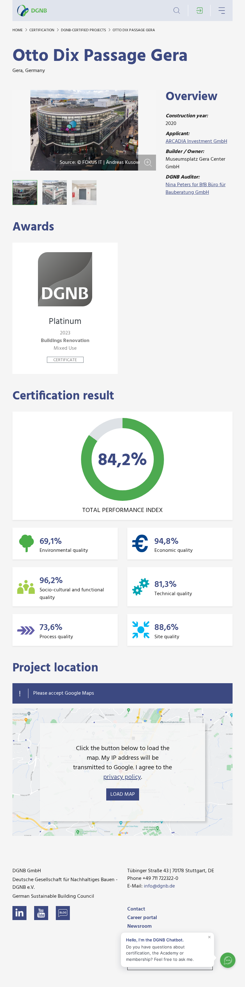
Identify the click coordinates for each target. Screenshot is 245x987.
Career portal (142, 918)
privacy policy (122, 777)
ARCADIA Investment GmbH (196, 141)
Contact (136, 909)
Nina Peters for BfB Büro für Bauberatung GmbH (196, 189)
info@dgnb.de (159, 886)
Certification (42, 30)
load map (122, 794)
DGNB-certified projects (84, 30)
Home (18, 30)
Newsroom (139, 926)
